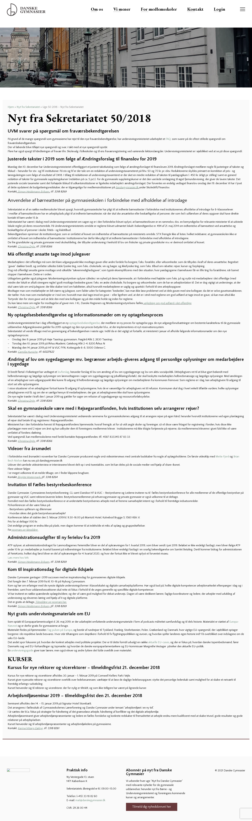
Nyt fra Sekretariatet (28, 107)
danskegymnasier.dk (127, 187)
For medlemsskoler (159, 9)
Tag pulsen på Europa (59, 629)
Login (219, 9)
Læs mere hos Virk (18, 557)
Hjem (11, 107)
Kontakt (195, 9)
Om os (97, 9)
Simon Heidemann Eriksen (33, 191)
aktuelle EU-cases (158, 642)
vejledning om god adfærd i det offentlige (167, 303)
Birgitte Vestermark (29, 477)
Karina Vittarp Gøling (30, 728)
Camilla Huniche (27, 351)
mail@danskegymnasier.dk (90, 800)
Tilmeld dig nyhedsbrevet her (151, 807)
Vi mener (122, 9)
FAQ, (168, 139)
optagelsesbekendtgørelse (84, 323)
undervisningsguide (22, 650)
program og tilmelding (25, 529)
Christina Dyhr (26, 246)
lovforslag (63, 372)
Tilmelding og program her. (51, 602)
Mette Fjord (222, 456)
